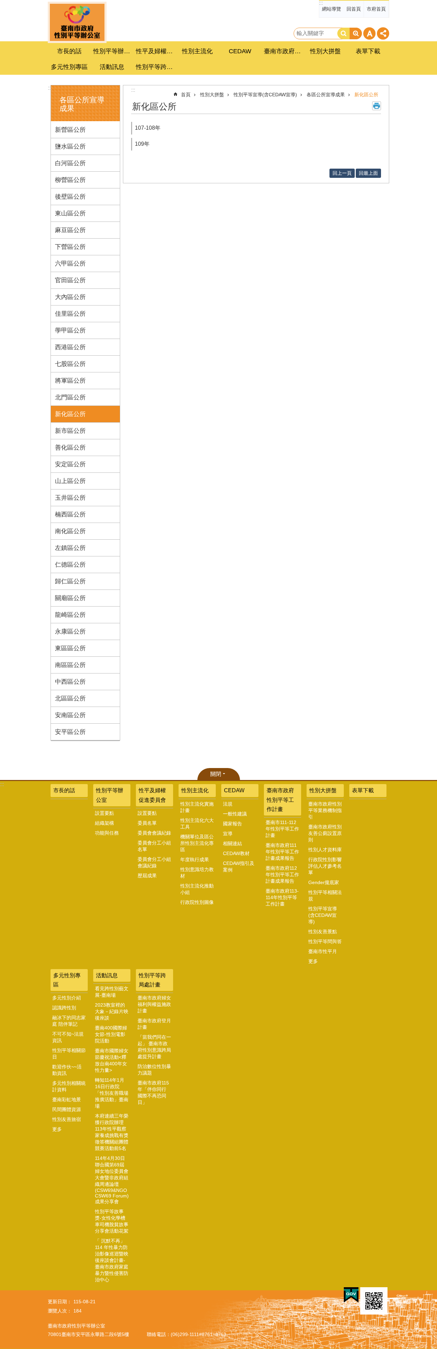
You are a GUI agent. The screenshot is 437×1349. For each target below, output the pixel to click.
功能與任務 (107, 833)
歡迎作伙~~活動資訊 (67, 1070)
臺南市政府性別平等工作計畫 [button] (283, 51)
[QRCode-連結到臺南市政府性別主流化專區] (373, 1301)
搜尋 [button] (343, 33)
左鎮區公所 (70, 547)
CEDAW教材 (236, 853)
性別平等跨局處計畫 (152, 980)
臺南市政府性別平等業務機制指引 (325, 810)
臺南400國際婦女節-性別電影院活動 (111, 1034)
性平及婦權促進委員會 (152, 795)
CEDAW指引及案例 (238, 866)
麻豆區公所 (70, 230)
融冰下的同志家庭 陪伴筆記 (69, 1021)
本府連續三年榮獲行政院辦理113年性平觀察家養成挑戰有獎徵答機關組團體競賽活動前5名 (111, 1132)
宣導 (227, 833)
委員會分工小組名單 (154, 846)
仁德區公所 (70, 564)
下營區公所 (70, 246)
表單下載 (368, 51)
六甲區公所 (70, 263)
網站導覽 (331, 9)
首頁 (186, 94)
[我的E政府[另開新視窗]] (351, 1295)
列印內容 (376, 105)
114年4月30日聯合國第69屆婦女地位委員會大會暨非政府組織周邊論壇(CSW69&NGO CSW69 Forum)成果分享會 (112, 1179)
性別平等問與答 (325, 941)
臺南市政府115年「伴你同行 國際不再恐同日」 (153, 1092)
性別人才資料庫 (325, 849)
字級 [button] (369, 33)
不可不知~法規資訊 (68, 1037)
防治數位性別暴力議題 (154, 1070)
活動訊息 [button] (112, 66)
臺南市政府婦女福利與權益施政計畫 (154, 1004)
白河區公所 (70, 163)
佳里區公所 (70, 313)
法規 (227, 804)
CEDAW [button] (240, 51)
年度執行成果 (194, 859)
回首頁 (354, 9)
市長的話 (69, 51)
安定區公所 (70, 464)
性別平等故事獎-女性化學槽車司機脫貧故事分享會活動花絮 (111, 1221)
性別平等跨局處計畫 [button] (155, 66)
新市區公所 (70, 430)
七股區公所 (70, 363)
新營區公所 (70, 129)
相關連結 (232, 843)
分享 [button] (383, 33)
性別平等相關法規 (325, 895)
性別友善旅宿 (66, 1119)
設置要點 (104, 813)
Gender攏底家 (323, 882)
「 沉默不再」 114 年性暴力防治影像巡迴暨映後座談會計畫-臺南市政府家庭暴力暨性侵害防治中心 (111, 1260)
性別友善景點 (322, 931)
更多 (313, 961)
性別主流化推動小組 (197, 889)
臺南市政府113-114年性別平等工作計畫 (282, 897)
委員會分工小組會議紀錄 (154, 862)
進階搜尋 (356, 33)
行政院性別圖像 (197, 902)
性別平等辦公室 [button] (112, 51)
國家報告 (232, 823)
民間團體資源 (66, 1109)
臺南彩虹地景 (66, 1099)
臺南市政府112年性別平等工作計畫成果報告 (282, 874)
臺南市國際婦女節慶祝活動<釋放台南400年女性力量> (111, 1060)
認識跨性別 (64, 1007)
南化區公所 (70, 531)
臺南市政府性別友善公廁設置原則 (325, 833)
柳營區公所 (70, 179)
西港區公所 (70, 347)
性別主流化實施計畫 (197, 807)
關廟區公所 (70, 598)
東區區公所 (70, 648)
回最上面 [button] (368, 173)
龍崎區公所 (70, 614)
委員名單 (147, 823)
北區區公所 (70, 698)
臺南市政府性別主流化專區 (77, 22)
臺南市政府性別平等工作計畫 (280, 799)
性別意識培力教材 (197, 873)
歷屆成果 (147, 875)
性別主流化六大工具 (197, 823)
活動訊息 (107, 975)
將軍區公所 (70, 380)
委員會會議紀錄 (154, 833)
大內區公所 (70, 297)
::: (321, 3)
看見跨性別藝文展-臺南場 (111, 992)
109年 (142, 144)
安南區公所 (70, 715)
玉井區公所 (70, 497)
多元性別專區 (67, 980)
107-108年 (147, 128)
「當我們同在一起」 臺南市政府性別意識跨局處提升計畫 (154, 1046)
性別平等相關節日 (69, 1054)
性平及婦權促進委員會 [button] (155, 51)
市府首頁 (376, 9)
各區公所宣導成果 (326, 94)
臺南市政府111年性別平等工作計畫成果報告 (282, 851)
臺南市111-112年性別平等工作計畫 (282, 829)
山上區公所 (70, 481)
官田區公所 (70, 280)
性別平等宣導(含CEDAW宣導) (265, 94)
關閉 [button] (215, 774)
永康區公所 (70, 631)
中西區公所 (70, 681)
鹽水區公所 (70, 146)
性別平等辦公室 (109, 795)
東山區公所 (70, 213)
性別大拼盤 (212, 94)
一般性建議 (235, 813)
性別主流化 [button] (197, 51)
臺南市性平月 (322, 951)
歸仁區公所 (70, 581)
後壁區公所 (70, 196)
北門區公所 (70, 397)
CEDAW (234, 790)
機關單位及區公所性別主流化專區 (197, 843)
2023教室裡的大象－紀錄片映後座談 (111, 1011)
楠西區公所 (70, 514)
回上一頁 (342, 173)
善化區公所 (70, 447)
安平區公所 (70, 731)
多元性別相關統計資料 (69, 1086)
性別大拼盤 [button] (325, 51)
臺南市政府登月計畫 (154, 1024)
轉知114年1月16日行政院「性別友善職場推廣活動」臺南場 (111, 1093)
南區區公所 (70, 665)
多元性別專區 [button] (69, 66)
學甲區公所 (70, 330)
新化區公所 (70, 414)
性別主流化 (195, 790)
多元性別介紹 (66, 997)
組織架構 (104, 823)
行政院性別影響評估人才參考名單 (325, 866)
